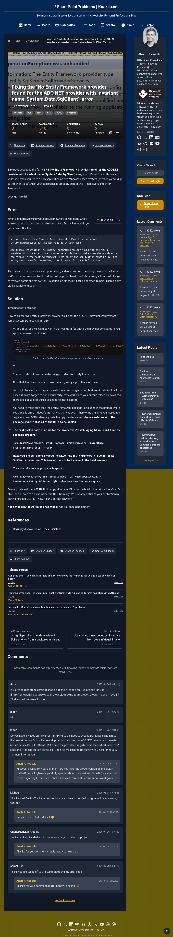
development (33, 40)
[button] (65, 95)
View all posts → (150, 460)
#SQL (59, 113)
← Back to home (65, 900)
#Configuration (14, 614)
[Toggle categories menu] (78, 25)
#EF (29, 113)
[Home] (9, 40)
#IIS (49, 113)
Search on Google (150, 181)
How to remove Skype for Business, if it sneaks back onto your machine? (150, 240)
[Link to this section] (5, 209)
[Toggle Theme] (167, 931)
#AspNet (71, 113)
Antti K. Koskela (26, 763)
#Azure (11, 600)
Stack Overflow (51, 529)
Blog (18, 40)
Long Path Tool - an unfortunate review (148, 278)
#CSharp (18, 113)
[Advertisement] (150, 519)
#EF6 (39, 113)
